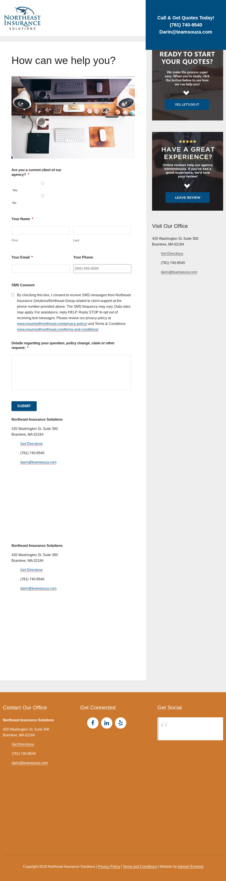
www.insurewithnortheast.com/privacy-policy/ (52, 324)
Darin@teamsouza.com (185, 32)
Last (76, 240)
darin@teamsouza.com (38, 462)
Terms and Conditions (140, 866)
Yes (14, 190)
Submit (24, 406)
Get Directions (31, 444)
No (14, 202)
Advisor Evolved (190, 866)
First (15, 240)
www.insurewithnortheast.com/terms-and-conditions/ (57, 329)
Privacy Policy (109, 866)
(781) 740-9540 (186, 25)
